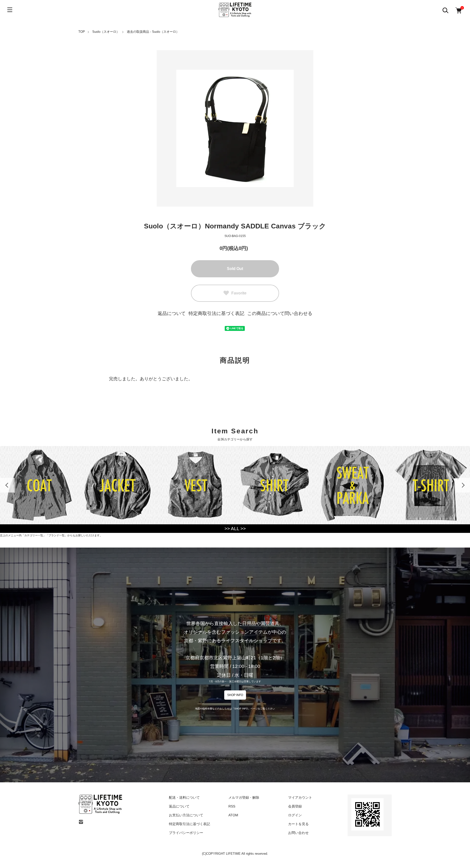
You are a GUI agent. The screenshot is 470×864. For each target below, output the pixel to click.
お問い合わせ (298, 833)
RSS (231, 806)
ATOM (233, 815)
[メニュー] (10, 10)
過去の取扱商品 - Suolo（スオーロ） (153, 32)
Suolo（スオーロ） (105, 32)
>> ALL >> (235, 528)
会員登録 (295, 806)
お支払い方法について (186, 815)
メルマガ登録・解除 (243, 797)
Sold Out (235, 269)
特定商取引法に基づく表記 (216, 313)
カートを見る (298, 824)
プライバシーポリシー (186, 833)
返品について (172, 313)
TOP (81, 32)
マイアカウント (300, 797)
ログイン (295, 815)
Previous (7, 485)
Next (462, 485)
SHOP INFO (235, 695)
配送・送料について (184, 797)
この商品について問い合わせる (279, 313)
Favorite (239, 293)
